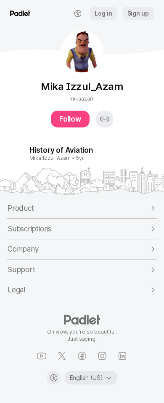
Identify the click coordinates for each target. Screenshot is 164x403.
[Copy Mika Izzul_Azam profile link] (104, 119)
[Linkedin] (122, 356)
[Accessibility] (54, 377)
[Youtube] (42, 356)
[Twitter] (62, 356)
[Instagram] (102, 356)
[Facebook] (82, 356)
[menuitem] (78, 13)
